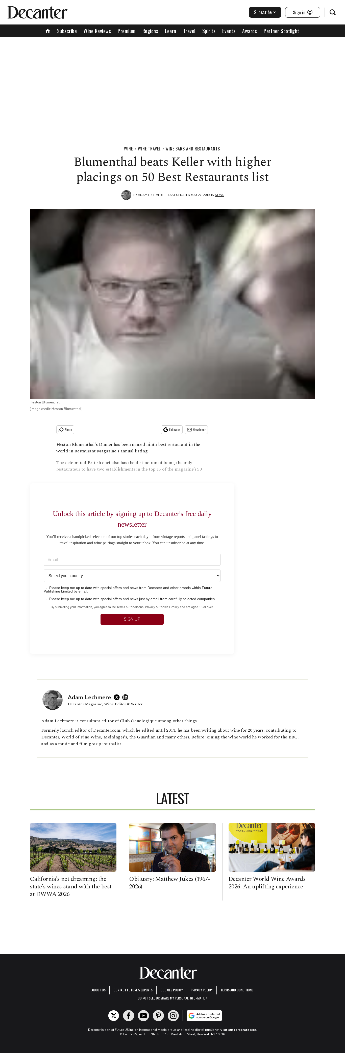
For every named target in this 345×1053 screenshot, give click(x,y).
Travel (189, 31)
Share (68, 429)
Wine (128, 149)
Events (228, 31)
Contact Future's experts (133, 989)
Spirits (209, 31)
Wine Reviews (97, 31)
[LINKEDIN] (126, 697)
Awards (249, 31)
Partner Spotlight (281, 31)
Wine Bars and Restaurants (192, 149)
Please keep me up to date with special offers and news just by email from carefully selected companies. (132, 599)
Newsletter (199, 429)
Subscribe (263, 12)
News (219, 195)
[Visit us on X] (113, 1015)
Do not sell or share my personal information (172, 997)
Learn (170, 31)
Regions (150, 31)
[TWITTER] (118, 697)
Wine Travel (149, 149)
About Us (98, 989)
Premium (127, 31)
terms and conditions (236, 989)
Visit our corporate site (238, 1030)
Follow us (174, 429)
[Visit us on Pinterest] (158, 1015)
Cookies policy (171, 989)
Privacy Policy (202, 989)
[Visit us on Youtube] (143, 1015)
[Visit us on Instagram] (173, 1015)
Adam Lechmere (151, 195)
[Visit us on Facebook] (128, 1015)
